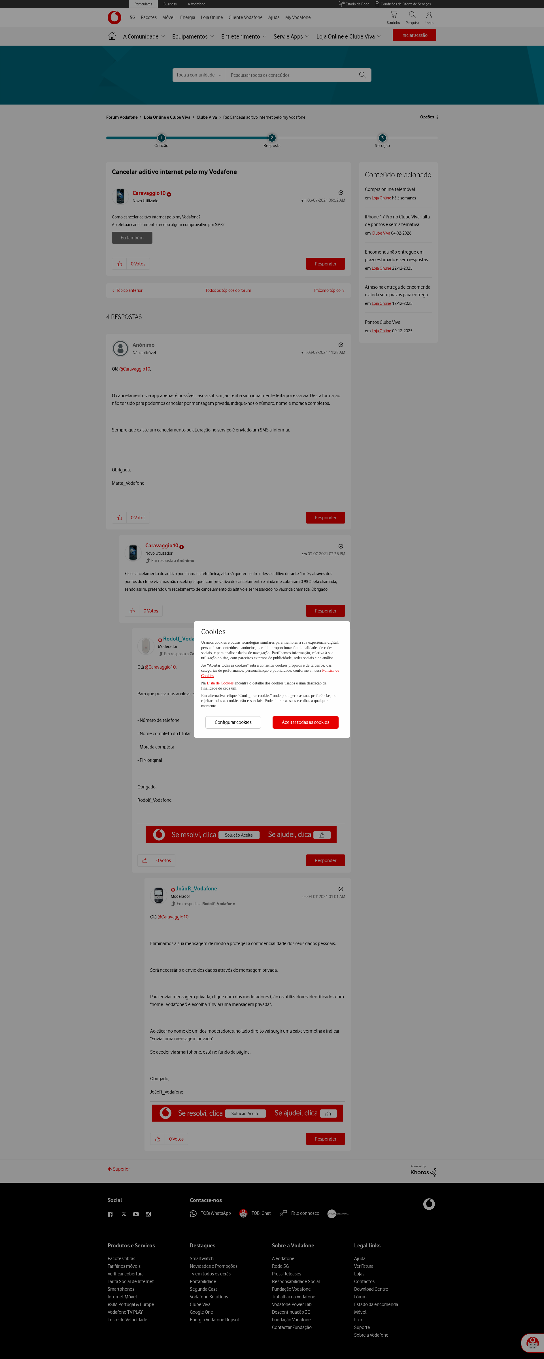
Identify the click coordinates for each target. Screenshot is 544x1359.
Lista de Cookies (221, 683)
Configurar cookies (233, 722)
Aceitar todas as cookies (305, 722)
